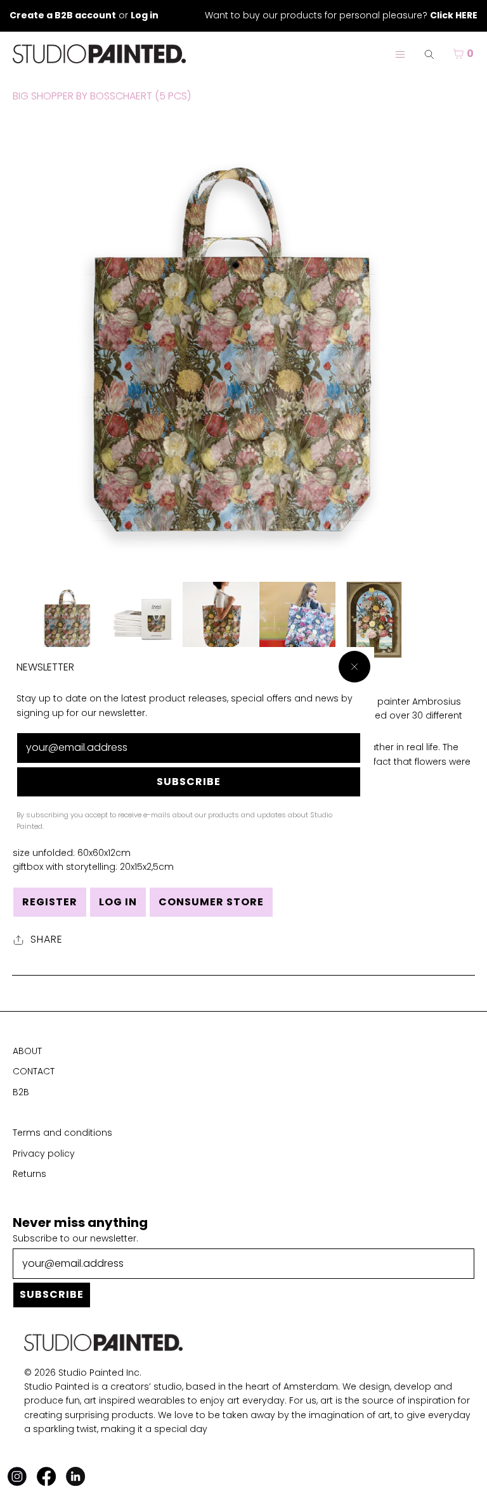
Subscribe (189, 781)
